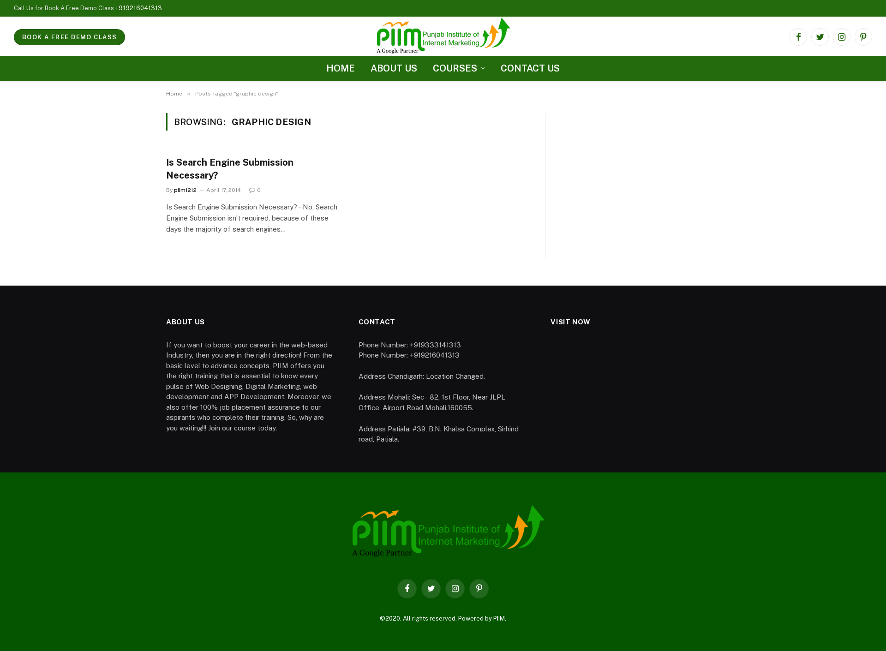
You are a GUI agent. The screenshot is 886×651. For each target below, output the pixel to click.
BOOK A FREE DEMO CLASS (69, 37)
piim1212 (185, 190)
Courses (455, 68)
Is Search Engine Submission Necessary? (229, 168)
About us (394, 68)
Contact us (530, 68)
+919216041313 (138, 8)
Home (340, 68)
